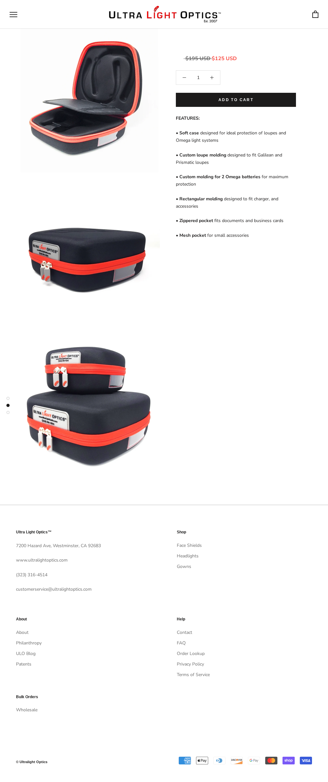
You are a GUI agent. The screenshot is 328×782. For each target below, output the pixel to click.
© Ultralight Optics (31, 762)
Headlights (188, 556)
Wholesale (26, 710)
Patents (23, 664)
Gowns (184, 566)
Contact (184, 632)
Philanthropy (29, 643)
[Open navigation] (13, 14)
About (22, 632)
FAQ (181, 643)
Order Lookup (191, 653)
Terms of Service (193, 675)
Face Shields (189, 545)
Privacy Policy (190, 664)
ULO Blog (26, 653)
